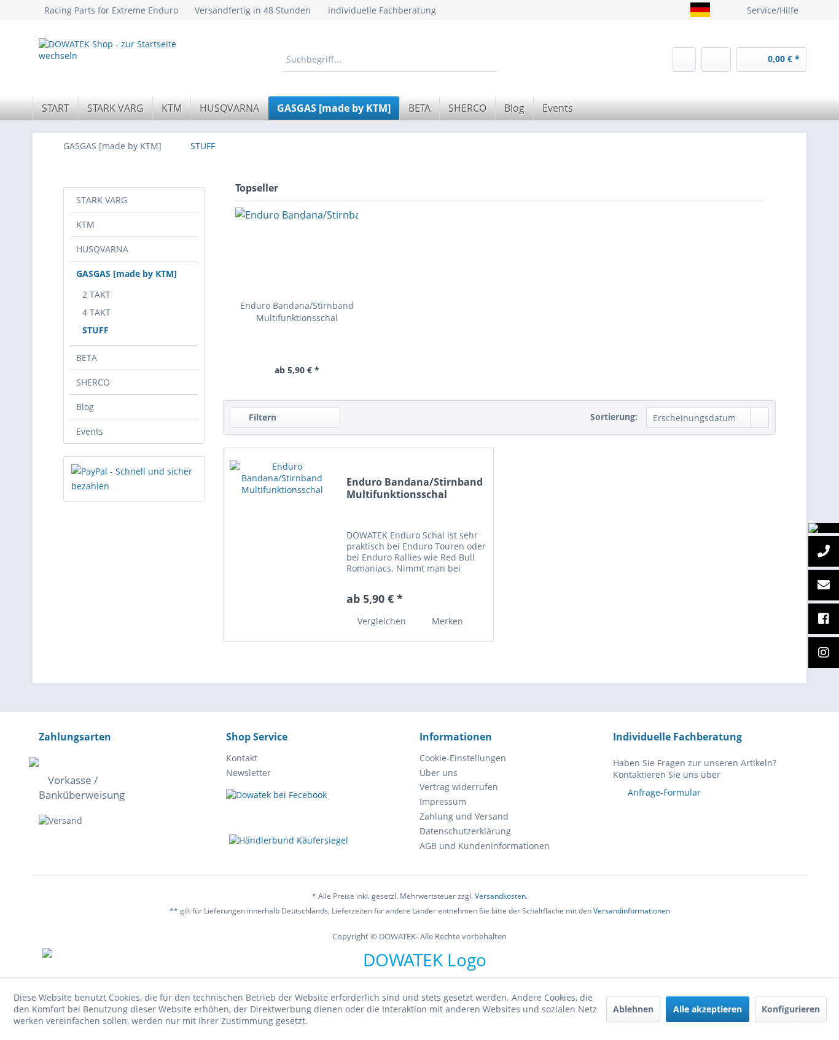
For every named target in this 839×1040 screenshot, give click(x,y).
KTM (85, 224)
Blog (85, 407)
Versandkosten (500, 896)
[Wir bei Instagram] (823, 653)
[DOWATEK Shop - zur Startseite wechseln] (117, 63)
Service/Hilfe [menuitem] (772, 10)
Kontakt (241, 758)
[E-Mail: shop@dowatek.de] (823, 586)
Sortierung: (614, 416)
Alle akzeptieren (707, 1009)
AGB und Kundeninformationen (484, 846)
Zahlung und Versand (464, 816)
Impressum (442, 801)
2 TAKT (96, 294)
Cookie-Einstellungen (462, 758)
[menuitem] (389, 59)
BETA (86, 357)
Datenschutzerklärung (465, 831)
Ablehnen (633, 1009)
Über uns (438, 772)
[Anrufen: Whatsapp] (823, 528)
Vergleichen (380, 621)
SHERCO (93, 382)
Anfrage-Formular (664, 792)
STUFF (95, 330)
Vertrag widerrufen (458, 787)
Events (89, 431)
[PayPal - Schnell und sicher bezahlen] (134, 479)
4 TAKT (96, 312)
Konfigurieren (791, 1009)
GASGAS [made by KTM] (126, 273)
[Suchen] (488, 59)
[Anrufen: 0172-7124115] (823, 552)
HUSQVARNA (102, 249)
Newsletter (248, 772)
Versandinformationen (631, 911)
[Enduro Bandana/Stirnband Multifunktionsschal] (296, 250)
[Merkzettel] (684, 59)
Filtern (261, 417)
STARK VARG (101, 200)
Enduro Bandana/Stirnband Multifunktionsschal (297, 312)
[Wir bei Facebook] (823, 619)
